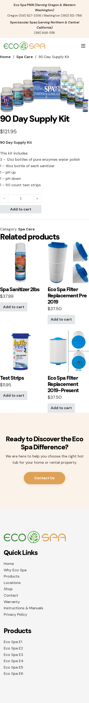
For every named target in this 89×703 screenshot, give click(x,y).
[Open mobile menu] (83, 45)
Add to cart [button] (13, 306)
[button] (83, 71)
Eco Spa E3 (13, 654)
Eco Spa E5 (13, 667)
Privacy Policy (15, 614)
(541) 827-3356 (30, 15)
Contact (11, 595)
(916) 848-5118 (44, 33)
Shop (8, 588)
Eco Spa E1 (13, 641)
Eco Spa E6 (13, 673)
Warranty (12, 601)
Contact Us (44, 478)
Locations (12, 582)
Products (11, 576)
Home (5, 56)
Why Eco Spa (15, 570)
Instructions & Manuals (23, 608)
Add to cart (20, 209)
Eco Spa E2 (13, 648)
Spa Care (24, 56)
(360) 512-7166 (71, 15)
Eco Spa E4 (13, 660)
